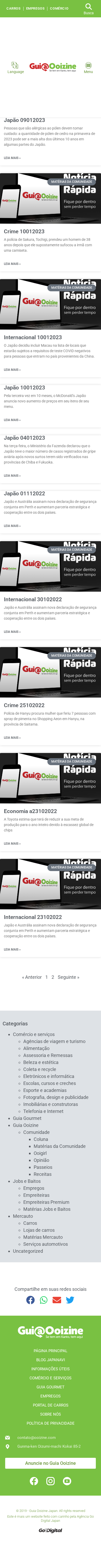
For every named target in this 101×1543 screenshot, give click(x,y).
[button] (30, 1300)
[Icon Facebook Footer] (34, 1481)
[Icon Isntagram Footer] (50, 1481)
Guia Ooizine (26, 1125)
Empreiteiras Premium (46, 1202)
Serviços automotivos (45, 1244)
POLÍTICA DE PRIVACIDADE (51, 1423)
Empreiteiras (36, 1195)
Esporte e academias (45, 1090)
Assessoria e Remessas (48, 1055)
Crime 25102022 (24, 705)
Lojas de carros (39, 1230)
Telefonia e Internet (43, 1111)
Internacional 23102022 (33, 917)
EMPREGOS (50, 1396)
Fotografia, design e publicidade (56, 1097)
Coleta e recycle (39, 1069)
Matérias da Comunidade (60, 1146)
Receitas (43, 1174)
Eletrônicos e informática (48, 1076)
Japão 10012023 (24, 388)
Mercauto (23, 1216)
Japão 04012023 (24, 438)
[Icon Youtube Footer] (67, 1481)
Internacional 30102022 (33, 599)
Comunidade (36, 1132)
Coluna (41, 1139)
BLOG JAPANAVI (50, 1360)
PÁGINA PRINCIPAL (50, 1351)
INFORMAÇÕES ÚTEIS (50, 1369)
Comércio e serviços (34, 1034)
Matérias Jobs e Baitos (46, 1209)
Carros (13, 8)
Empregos (35, 8)
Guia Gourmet (27, 1118)
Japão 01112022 (24, 493)
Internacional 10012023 (33, 337)
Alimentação (36, 1048)
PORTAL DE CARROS (50, 1405)
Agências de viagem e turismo (54, 1041)
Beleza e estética (41, 1062)
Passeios (43, 1167)
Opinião (41, 1160)
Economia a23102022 (30, 811)
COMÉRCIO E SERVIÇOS (50, 1378)
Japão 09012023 (24, 120)
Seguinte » (68, 977)
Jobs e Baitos (27, 1181)
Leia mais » (12, 158)
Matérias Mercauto (43, 1237)
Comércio (59, 8)
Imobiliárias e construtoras (50, 1104)
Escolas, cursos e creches (49, 1083)
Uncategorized (28, 1251)
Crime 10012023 (24, 231)
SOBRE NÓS (50, 1414)
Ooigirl (40, 1153)
